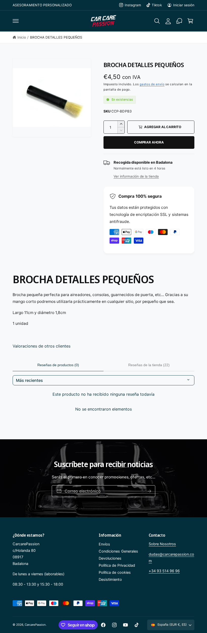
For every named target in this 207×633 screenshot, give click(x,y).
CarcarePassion (35, 624)
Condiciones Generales (118, 551)
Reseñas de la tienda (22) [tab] (149, 365)
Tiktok (157, 5)
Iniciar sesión (183, 5)
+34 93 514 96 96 (164, 571)
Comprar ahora (149, 142)
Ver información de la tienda (136, 176)
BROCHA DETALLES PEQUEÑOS (56, 37)
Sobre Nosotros (162, 544)
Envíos (104, 544)
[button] (15, 20)
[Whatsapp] (179, 20)
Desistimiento (110, 579)
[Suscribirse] (149, 491)
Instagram (133, 5)
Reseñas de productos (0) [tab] (58, 365)
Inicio (21, 37)
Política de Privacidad (117, 565)
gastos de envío (152, 84)
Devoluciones (110, 558)
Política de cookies (115, 572)
